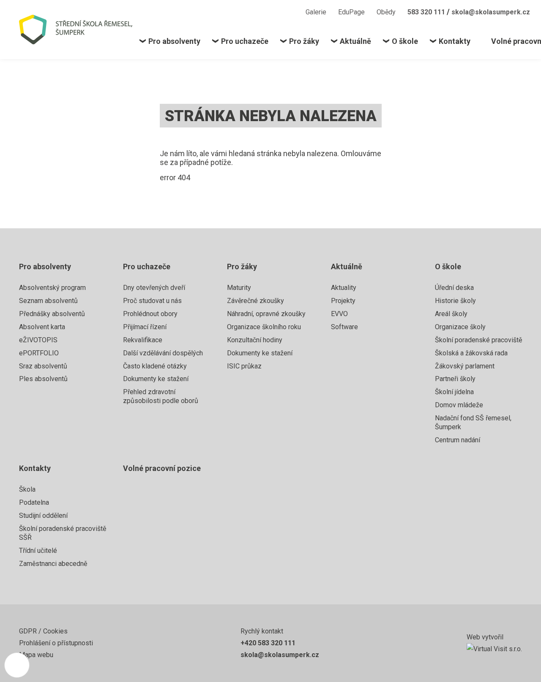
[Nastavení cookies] (17, 665)
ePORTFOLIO (39, 353)
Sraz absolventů (43, 366)
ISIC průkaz (244, 366)
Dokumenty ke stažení (156, 379)
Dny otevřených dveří (154, 288)
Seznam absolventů (48, 301)
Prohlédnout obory (150, 314)
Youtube (288, 12)
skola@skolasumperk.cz (490, 12)
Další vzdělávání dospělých (163, 353)
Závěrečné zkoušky (255, 301)
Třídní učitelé (38, 551)
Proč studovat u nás (152, 301)
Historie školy (455, 301)
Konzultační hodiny (254, 340)
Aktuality (343, 288)
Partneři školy (455, 379)
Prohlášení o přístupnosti (56, 643)
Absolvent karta (42, 327)
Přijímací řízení (145, 327)
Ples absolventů (43, 379)
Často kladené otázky (155, 366)
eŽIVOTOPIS (38, 340)
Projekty (343, 301)
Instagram (272, 12)
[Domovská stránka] (79, 29)
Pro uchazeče (146, 266)
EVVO (339, 314)
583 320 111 (427, 12)
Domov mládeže (459, 405)
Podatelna (34, 502)
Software (344, 327)
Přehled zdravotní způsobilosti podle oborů (160, 396)
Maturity (239, 288)
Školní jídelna (454, 392)
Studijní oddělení (43, 516)
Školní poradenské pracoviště (478, 340)
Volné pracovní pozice (162, 468)
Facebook (257, 12)
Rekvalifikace (142, 340)
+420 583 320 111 (267, 643)
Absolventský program (52, 288)
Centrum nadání (457, 440)
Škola (27, 489)
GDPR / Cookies (43, 631)
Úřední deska (454, 288)
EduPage (351, 12)
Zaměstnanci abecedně (53, 564)
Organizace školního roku (264, 327)
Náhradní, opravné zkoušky (266, 314)
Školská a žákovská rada (471, 353)
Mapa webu (36, 655)
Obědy (386, 12)
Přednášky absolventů (52, 314)
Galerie (316, 12)
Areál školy (451, 314)
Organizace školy (460, 327)
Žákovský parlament (465, 366)
